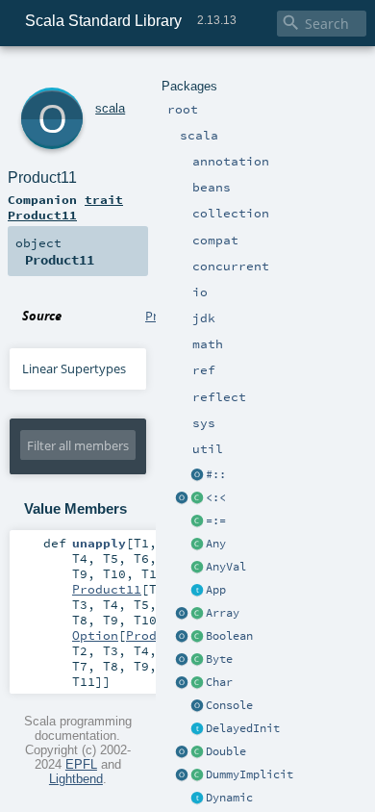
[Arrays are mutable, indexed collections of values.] (197, 614)
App (216, 589)
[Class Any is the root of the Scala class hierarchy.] (197, 544)
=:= (216, 520)
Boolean (229, 636)
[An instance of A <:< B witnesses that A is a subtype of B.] (197, 498)
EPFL (81, 764)
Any (216, 543)
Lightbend (76, 779)
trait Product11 (65, 206)
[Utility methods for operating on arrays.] (181, 614)
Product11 (42, 177)
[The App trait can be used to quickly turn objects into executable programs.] (197, 590)
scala (110, 108)
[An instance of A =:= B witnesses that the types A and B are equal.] (197, 521)
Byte (219, 659)
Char (219, 682)
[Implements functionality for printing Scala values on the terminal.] (197, 706)
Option (95, 635)
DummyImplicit (249, 774)
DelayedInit (243, 728)
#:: (216, 474)
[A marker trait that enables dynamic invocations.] (197, 798)
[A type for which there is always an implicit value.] (197, 775)
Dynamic (229, 797)
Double (226, 751)
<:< (216, 497)
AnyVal (226, 566)
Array (222, 613)
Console (229, 705)
